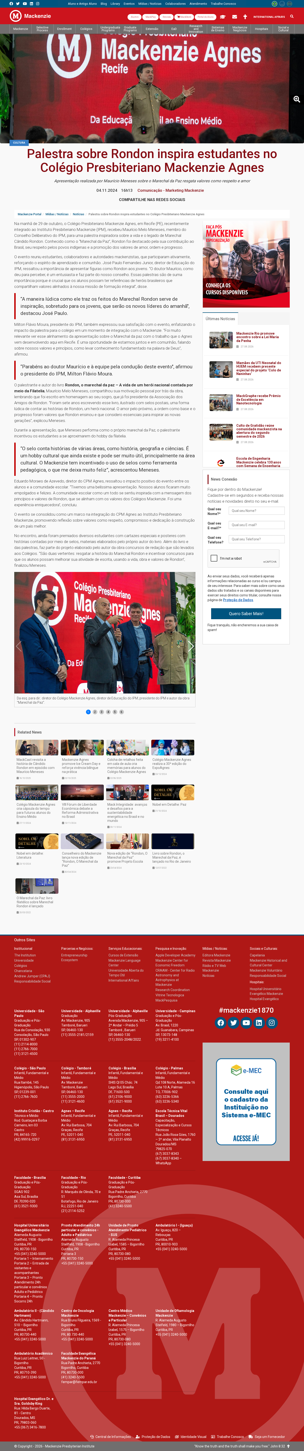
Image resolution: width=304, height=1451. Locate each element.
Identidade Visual (193, 1437)
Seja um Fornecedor (270, 1437)
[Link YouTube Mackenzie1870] (25, 3)
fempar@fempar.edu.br (79, 1382)
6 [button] (121, 712)
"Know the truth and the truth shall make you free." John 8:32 (240, 1446)
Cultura (19, 142)
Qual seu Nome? (214, 511)
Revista (166, 17)
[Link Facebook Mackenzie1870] (11, 3)
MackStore (185, 17)
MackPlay (150, 17)
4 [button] (108, 712)
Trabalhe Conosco (230, 1437)
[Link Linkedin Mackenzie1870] (31, 3)
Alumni (134, 17)
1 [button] (88, 712)
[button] (190, 646)
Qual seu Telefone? (215, 540)
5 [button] (115, 712)
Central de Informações (113, 1437)
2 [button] (95, 712)
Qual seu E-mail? (214, 525)
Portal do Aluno (206, 17)
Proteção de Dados (238, 600)
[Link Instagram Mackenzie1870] (37, 3)
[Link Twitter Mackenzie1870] (18, 3)
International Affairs (269, 17)
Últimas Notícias (220, 318)
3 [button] (101, 712)
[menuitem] (82, 4)
